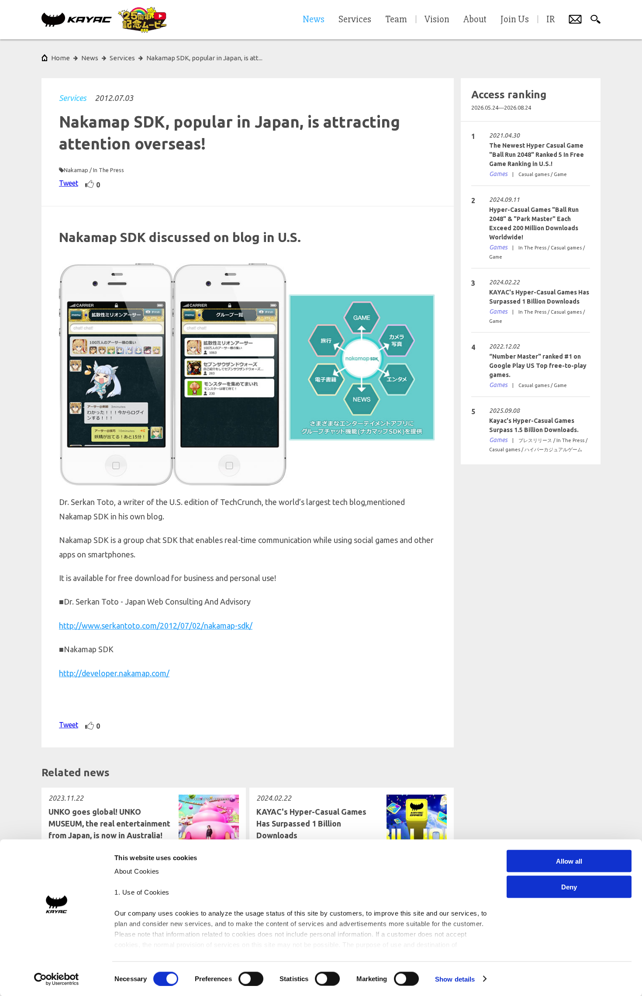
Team (396, 19)
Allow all (569, 861)
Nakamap (76, 170)
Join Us (514, 19)
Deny (569, 886)
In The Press (108, 170)
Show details (455, 978)
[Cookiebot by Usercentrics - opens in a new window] (56, 979)
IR (550, 19)
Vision (437, 19)
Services (72, 97)
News (89, 58)
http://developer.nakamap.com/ (114, 673)
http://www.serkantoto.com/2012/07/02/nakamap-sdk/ (155, 625)
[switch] (250, 979)
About (475, 19)
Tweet (68, 183)
